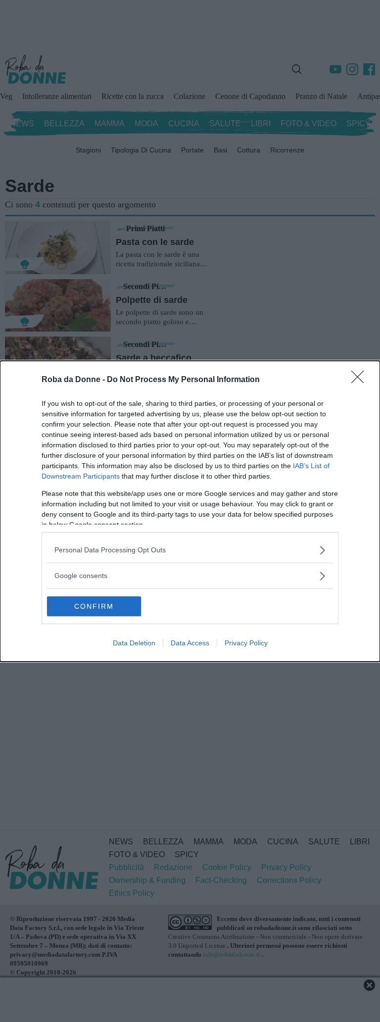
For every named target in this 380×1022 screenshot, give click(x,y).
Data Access (190, 643)
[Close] (360, 380)
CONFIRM (94, 606)
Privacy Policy (246, 643)
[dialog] (190, 511)
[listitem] (190, 550)
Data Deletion (134, 643)
